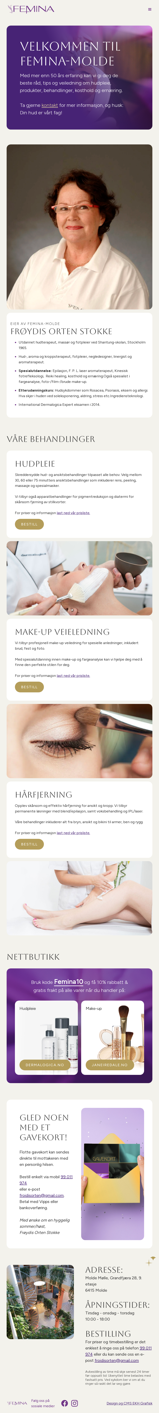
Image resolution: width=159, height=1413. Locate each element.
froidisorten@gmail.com (41, 1195)
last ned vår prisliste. (73, 513)
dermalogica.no (45, 1065)
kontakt (50, 105)
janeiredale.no (110, 1065)
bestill (29, 524)
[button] (148, 9)
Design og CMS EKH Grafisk (129, 1403)
